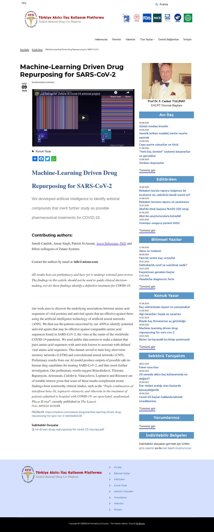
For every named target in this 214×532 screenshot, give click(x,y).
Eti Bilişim (140, 523)
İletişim (187, 39)
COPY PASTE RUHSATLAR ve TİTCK (158, 144)
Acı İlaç (118, 467)
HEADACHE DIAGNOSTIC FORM (156, 279)
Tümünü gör (147, 170)
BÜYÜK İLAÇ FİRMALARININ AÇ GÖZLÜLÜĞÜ (162, 321)
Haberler (130, 39)
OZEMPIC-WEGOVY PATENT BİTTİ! (159, 223)
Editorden (119, 479)
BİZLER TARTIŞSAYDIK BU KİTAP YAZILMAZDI (164, 339)
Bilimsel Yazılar (122, 473)
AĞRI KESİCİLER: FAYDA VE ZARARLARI (160, 314)
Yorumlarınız (120, 497)
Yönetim (116, 39)
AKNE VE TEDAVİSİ (150, 251)
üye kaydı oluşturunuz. (177, 448)
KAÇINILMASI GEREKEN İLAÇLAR (157, 272)
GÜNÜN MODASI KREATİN (153, 126)
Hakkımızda (101, 39)
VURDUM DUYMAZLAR (151, 163)
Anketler (118, 503)
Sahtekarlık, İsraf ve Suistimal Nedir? (163, 265)
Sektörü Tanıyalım (123, 491)
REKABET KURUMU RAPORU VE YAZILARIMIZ (164, 202)
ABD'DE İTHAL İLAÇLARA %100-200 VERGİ (163, 209)
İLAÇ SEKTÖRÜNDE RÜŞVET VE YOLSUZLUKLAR (164, 307)
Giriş (24, 3)
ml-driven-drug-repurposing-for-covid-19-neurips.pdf (69, 429)
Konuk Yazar (120, 485)
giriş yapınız (146, 448)
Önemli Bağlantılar (168, 39)
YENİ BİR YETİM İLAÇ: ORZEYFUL (157, 258)
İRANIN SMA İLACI (149, 367)
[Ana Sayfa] (64, 19)
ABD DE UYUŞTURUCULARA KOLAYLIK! (160, 216)
